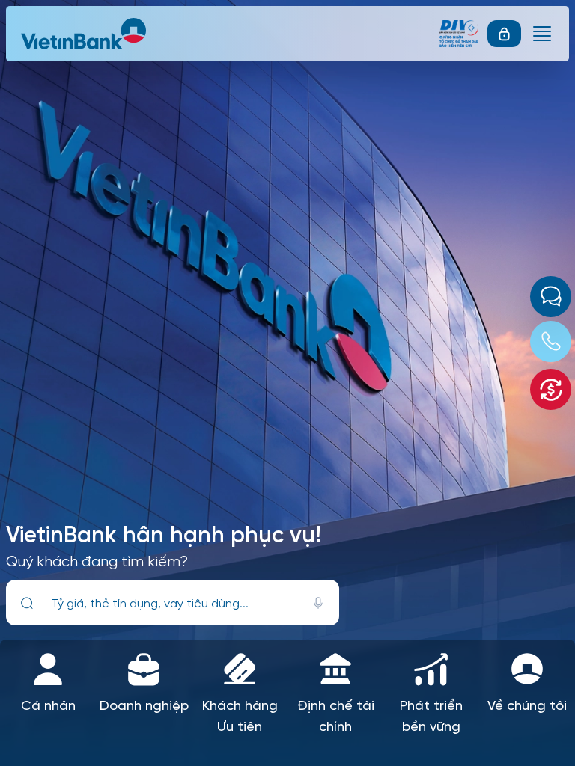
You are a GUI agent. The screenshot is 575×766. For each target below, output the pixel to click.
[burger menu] (542, 34)
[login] (504, 33)
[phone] (550, 341)
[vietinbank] (84, 33)
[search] (27, 602)
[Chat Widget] (550, 296)
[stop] (318, 602)
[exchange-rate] (550, 389)
